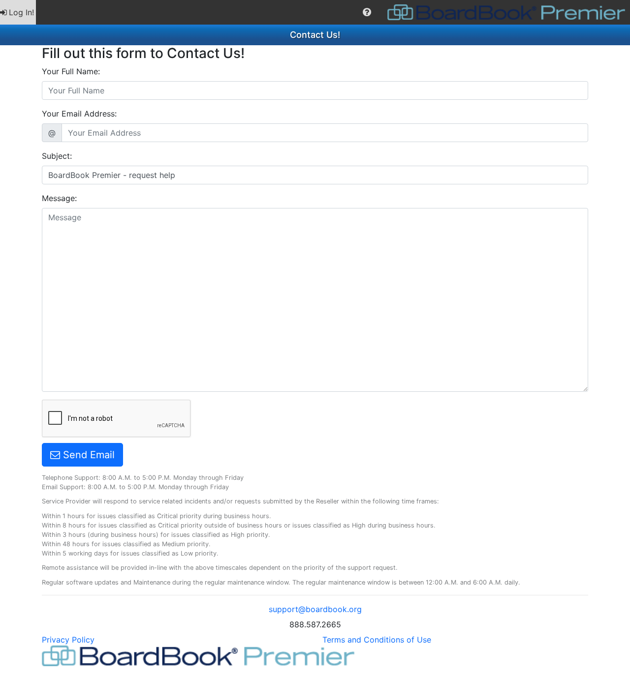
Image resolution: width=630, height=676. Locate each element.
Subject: (57, 156)
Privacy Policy (68, 640)
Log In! (21, 12)
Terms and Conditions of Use (376, 640)
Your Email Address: (79, 113)
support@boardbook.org (315, 609)
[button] (367, 12)
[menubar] (315, 12)
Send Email (87, 455)
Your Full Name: (71, 71)
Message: (59, 198)
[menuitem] (18, 12)
